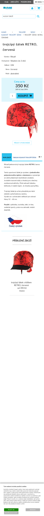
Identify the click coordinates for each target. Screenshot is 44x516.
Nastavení (33, 509)
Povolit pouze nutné (11, 512)
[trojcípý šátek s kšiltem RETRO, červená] (22, 262)
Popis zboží (7, 157)
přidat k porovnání (22, 143)
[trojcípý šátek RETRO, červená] (22, 120)
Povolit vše (11, 509)
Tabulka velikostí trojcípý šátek (24, 157)
